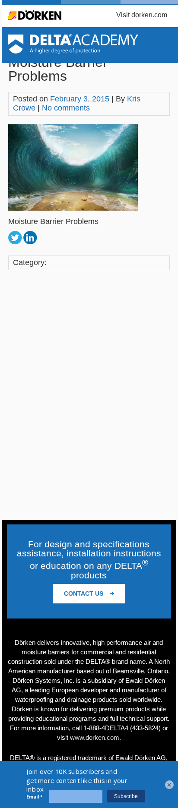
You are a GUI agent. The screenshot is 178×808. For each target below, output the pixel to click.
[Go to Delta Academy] (73, 51)
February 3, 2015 (79, 99)
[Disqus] (89, 396)
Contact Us (84, 593)
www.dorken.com (94, 737)
